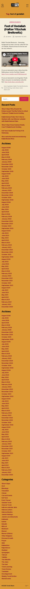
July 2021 (5, 290)
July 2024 (5, 204)
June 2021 (5, 292)
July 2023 (5, 233)
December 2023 (7, 221)
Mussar (4, 531)
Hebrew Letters (7, 510)
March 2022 (6, 271)
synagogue (5, 552)
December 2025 (7, 164)
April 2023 (5, 240)
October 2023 (6, 226)
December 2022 (7, 250)
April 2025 (5, 183)
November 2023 (7, 223)
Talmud (4, 555)
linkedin (4, 524)
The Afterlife (6, 559)
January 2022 (6, 276)
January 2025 (6, 190)
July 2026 (5, 150)
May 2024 (5, 209)
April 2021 (5, 297)
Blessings (5, 488)
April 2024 (5, 212)
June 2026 (5, 152)
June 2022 (5, 264)
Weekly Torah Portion (9, 576)
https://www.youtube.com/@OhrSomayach (14, 74)
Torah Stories (6, 569)
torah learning (8, 88)
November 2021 (7, 280)
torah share (15, 88)
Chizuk (4, 493)
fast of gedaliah (8, 86)
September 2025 (7, 171)
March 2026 (6, 157)
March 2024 (6, 214)
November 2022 (7, 252)
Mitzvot (4, 526)
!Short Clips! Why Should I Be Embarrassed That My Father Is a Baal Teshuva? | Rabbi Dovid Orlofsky (15, 111)
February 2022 (7, 273)
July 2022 (5, 261)
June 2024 (5, 207)
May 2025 (5, 181)
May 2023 (5, 238)
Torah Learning (7, 567)
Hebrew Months (7, 512)
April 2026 (5, 155)
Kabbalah (5, 519)
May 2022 (5, 266)
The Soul (5, 564)
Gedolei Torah (6, 502)
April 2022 (5, 269)
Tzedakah (5, 571)
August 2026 (6, 147)
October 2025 (6, 169)
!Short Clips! (6, 483)
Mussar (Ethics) (7, 533)
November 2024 (7, 195)
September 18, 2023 (20, 36)
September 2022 (7, 257)
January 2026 (6, 162)
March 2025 (6, 185)
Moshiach (5, 529)
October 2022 (6, 254)
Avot (3, 486)
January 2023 (6, 247)
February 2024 (7, 216)
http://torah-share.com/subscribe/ (14, 82)
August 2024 (6, 202)
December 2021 (7, 278)
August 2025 (6, 174)
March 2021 (6, 299)
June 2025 (5, 178)
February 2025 (7, 188)
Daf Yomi (5, 498)
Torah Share (10, 585)
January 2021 (6, 304)
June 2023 (5, 235)
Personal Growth (7, 538)
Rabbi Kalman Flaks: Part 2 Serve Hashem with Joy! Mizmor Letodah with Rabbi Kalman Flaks (13, 119)
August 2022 (6, 259)
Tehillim (4, 557)
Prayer (4, 540)
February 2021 (7, 302)
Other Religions (7, 536)
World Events (6, 578)
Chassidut (5, 491)
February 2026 (7, 159)
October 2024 (6, 197)
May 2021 (5, 295)
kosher (4, 521)
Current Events (7, 495)
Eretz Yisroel (6, 500)
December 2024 (7, 193)
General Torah (7, 505)
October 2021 (6, 283)
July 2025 (5, 176)
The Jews (5, 562)
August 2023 (6, 231)
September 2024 (7, 200)
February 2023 (7, 245)
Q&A (3, 543)
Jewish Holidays (15, 22)
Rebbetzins (5, 545)
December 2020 (7, 307)
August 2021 (6, 288)
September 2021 (7, 285)
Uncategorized (7, 574)
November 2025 (7, 166)
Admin (9, 36)
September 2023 (7, 228)
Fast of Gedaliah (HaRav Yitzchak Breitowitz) (15, 29)
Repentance (6, 548)
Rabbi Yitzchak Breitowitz (20, 86)
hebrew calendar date (9, 507)
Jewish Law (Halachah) (10, 517)
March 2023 (6, 242)
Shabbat (4, 550)
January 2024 (6, 219)
